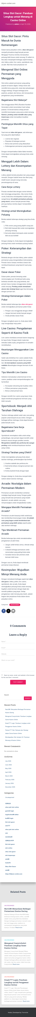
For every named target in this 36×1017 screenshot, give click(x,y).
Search (6, 695)
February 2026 (9, 779)
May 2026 (8, 768)
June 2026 (8, 765)
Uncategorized (15, 604)
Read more (18, 927)
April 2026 (8, 772)
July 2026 (8, 761)
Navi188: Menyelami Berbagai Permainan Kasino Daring (17, 910)
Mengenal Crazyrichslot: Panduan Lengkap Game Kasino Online (15, 945)
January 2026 (9, 783)
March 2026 (9, 776)
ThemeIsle (25, 1012)
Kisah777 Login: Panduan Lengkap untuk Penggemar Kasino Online (16, 982)
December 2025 (10, 787)
